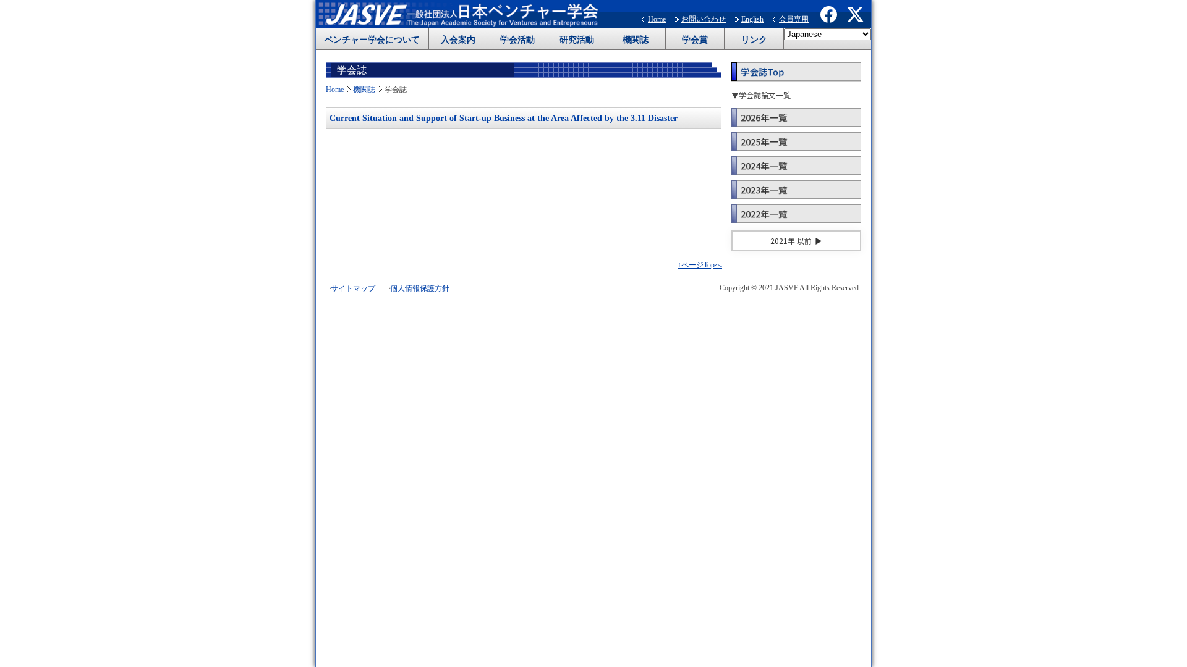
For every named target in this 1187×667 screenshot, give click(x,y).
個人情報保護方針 (419, 288)
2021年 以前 (791, 240)
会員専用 (794, 19)
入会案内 (458, 39)
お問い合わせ (703, 19)
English (752, 19)
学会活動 (517, 39)
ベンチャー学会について (372, 39)
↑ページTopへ (700, 265)
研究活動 (576, 39)
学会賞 (695, 39)
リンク (754, 39)
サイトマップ (353, 288)
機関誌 (636, 39)
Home (657, 19)
